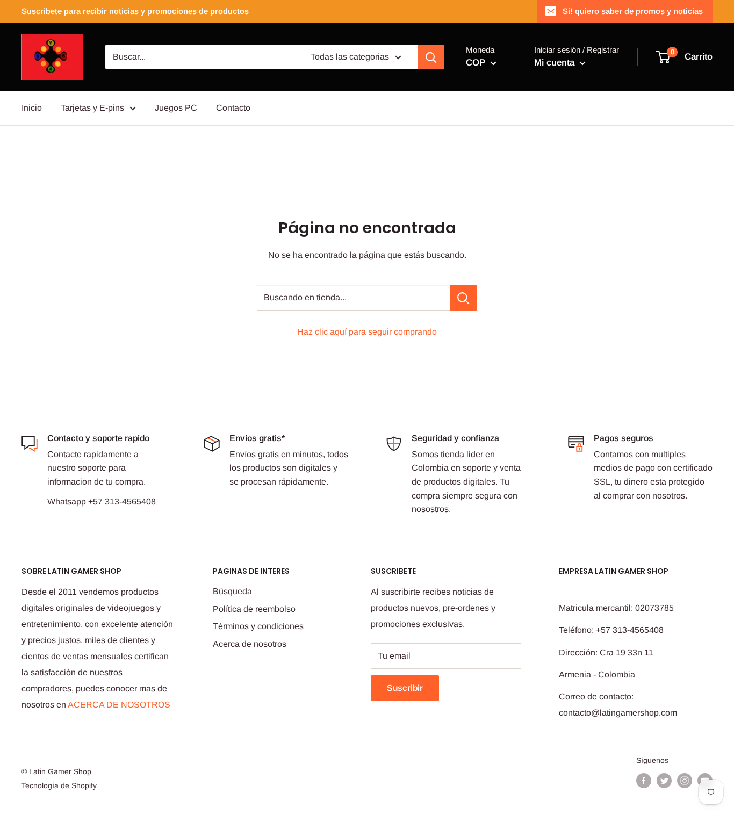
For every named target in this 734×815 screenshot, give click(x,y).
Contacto (233, 107)
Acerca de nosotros (249, 643)
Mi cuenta (555, 62)
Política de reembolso (254, 609)
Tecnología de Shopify (59, 785)
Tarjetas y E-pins (92, 107)
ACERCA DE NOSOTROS (119, 704)
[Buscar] (431, 57)
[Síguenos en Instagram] (684, 780)
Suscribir (405, 688)
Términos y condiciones (258, 626)
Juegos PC (176, 107)
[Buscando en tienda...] (463, 298)
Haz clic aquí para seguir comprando (367, 331)
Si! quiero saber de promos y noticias (633, 11)
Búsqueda (232, 591)
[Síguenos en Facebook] (643, 780)
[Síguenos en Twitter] (664, 780)
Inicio (31, 107)
